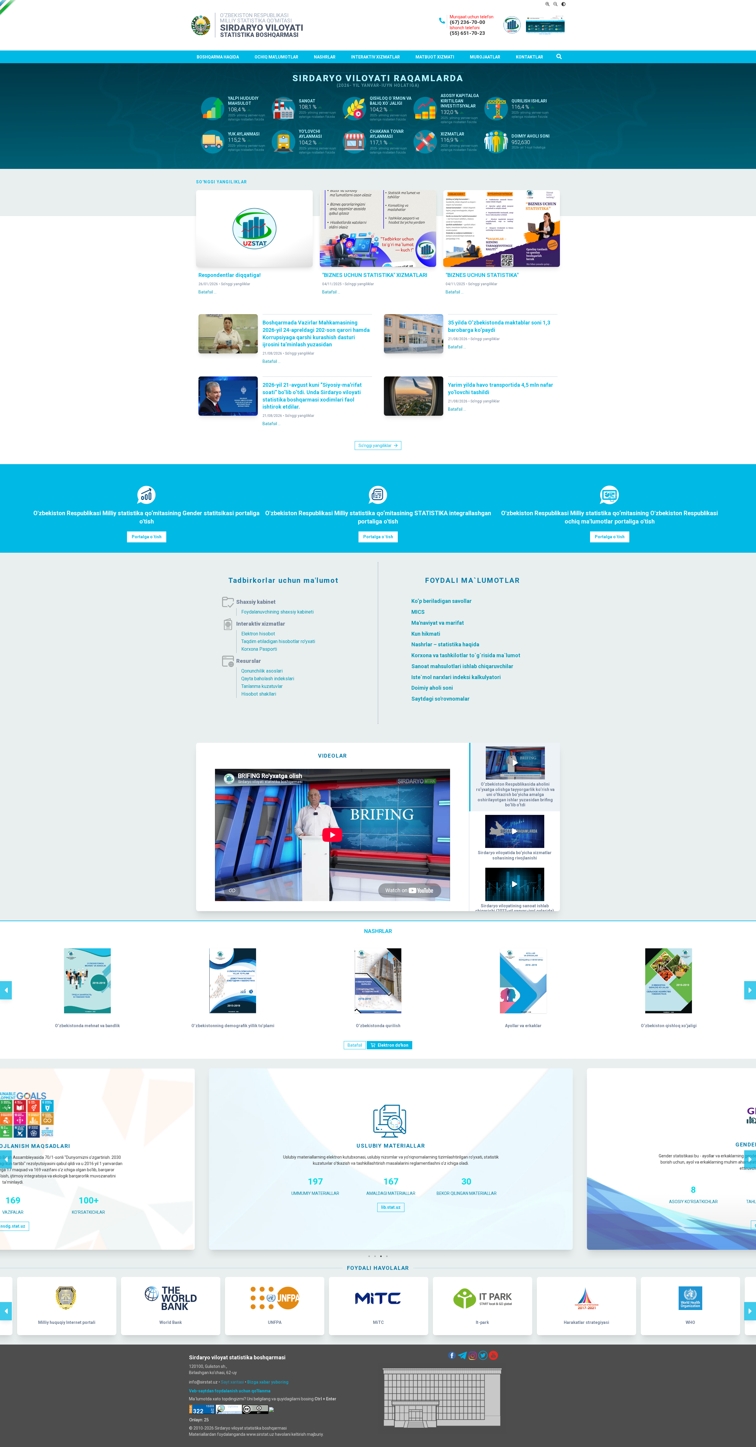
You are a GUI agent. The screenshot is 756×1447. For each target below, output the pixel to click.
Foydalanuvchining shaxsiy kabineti (277, 612)
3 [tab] (382, 1256)
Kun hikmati (425, 633)
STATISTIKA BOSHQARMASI (259, 34)
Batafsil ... (207, 292)
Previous (6, 984)
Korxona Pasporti (259, 649)
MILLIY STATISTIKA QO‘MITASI (256, 20)
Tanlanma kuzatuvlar (262, 686)
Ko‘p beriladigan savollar (441, 601)
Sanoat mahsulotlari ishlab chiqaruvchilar (462, 666)
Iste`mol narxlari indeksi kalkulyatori (456, 677)
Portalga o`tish (147, 536)
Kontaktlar (529, 57)
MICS (418, 612)
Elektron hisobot (258, 634)
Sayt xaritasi (232, 1382)
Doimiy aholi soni (432, 688)
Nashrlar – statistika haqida (445, 644)
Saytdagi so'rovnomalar (440, 699)
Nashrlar (324, 57)
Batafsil (355, 1045)
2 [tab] (376, 1256)
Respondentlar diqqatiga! (229, 275)
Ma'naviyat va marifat (437, 623)
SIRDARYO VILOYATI (261, 27)
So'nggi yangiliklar (235, 284)
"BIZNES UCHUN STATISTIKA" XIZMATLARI (374, 275)
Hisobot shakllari (258, 694)
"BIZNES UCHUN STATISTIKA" (482, 275)
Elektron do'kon (393, 1045)
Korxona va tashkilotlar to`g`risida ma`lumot (465, 655)
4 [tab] (388, 1256)
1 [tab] (371, 1256)
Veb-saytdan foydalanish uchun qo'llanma (230, 1391)
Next (750, 984)
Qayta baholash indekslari (267, 678)
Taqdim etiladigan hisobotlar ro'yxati (278, 641)
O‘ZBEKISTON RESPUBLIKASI (254, 15)
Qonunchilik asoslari (262, 671)
